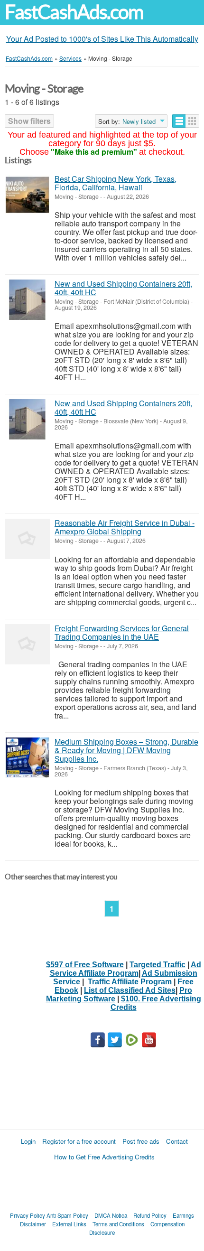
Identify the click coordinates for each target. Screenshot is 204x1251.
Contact (177, 1141)
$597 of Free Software (85, 965)
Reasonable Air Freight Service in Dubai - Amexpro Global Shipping (125, 527)
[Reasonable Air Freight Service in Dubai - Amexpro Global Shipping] (27, 539)
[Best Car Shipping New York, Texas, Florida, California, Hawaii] (27, 195)
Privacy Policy (27, 1215)
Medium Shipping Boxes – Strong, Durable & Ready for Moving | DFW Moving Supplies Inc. (126, 750)
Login (28, 1141)
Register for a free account (79, 1141)
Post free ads (140, 1141)
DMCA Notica (110, 1215)
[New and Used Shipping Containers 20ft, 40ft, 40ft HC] (27, 300)
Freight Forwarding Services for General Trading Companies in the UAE (122, 632)
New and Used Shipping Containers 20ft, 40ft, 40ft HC (123, 288)
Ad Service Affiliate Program (125, 969)
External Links (69, 1224)
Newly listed (139, 121)
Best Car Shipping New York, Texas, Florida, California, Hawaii (115, 183)
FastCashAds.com (74, 12)
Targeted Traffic (157, 965)
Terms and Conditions (118, 1224)
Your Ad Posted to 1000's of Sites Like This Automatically (102, 38)
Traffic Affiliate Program (130, 982)
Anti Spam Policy (67, 1215)
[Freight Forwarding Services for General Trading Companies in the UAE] (27, 644)
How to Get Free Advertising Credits (104, 1156)
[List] (179, 121)
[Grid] (192, 121)
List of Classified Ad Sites (130, 990)
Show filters (29, 120)
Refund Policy (150, 1215)
